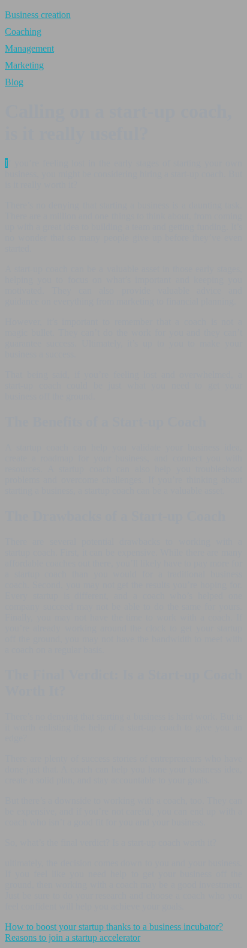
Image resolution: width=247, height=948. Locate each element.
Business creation (38, 15)
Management (29, 48)
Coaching (23, 31)
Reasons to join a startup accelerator (72, 937)
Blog (14, 82)
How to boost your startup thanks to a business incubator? (114, 927)
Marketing (24, 65)
